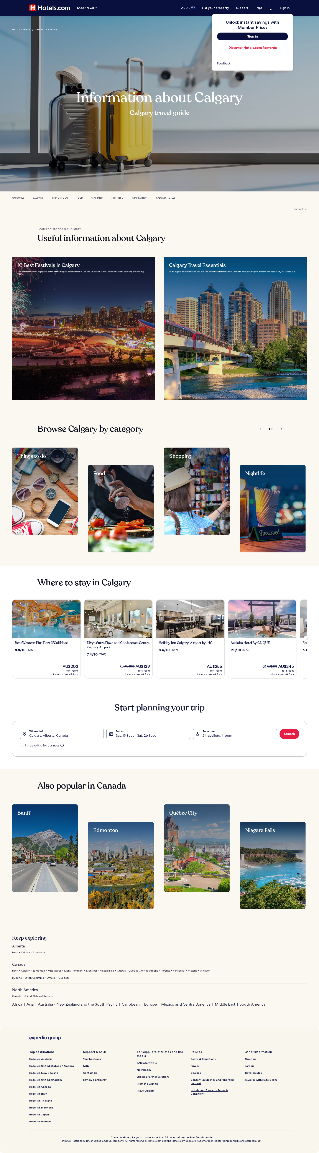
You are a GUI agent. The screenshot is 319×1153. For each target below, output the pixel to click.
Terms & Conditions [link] (203, 1059)
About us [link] (250, 1059)
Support (242, 8)
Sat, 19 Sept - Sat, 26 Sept (136, 735)
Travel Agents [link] (146, 1090)
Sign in (285, 8)
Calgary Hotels (165, 197)
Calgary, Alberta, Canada (48, 735)
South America (252, 1004)
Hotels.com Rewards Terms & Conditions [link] (209, 1092)
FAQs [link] (86, 1065)
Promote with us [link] (147, 1083)
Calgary (52, 29)
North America (25, 989)
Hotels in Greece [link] (40, 1121)
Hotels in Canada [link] (40, 1086)
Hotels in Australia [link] (40, 1059)
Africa (17, 1004)
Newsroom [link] (144, 1069)
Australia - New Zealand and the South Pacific (77, 1004)
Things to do (60, 197)
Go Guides (18, 197)
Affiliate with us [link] (147, 1062)
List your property (215, 8)
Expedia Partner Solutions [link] (153, 1076)
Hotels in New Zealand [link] (43, 1072)
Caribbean (131, 1004)
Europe (150, 1004)
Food (80, 197)
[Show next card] (306, 639)
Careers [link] (249, 1065)
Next (279, 429)
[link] (252, 63)
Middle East (225, 1004)
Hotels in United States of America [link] (51, 1065)
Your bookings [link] (92, 1059)
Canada (25, 29)
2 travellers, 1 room (217, 735)
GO (14, 29)
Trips (258, 8)
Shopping (97, 197)
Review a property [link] (95, 1079)
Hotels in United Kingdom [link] (45, 1079)
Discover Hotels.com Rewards (253, 48)
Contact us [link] (90, 1072)
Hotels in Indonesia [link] (41, 1107)
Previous (261, 429)
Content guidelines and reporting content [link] (212, 1081)
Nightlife (117, 197)
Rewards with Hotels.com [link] (261, 1079)
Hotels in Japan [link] (39, 1114)
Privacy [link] (195, 1065)
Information (139, 197)
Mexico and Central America (185, 1004)
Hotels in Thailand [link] (40, 1100)
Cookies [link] (196, 1072)
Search (289, 734)
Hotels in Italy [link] (38, 1093)
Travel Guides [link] (253, 1072)
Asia (30, 1004)
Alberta (39, 29)
